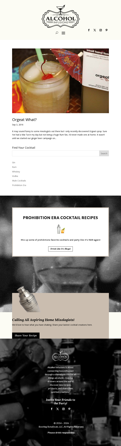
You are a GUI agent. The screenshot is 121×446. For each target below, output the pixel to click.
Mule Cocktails (19, 180)
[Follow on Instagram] (63, 409)
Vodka (15, 176)
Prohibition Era (19, 185)
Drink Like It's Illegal (60, 248)
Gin (13, 162)
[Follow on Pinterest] (69, 409)
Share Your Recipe (26, 335)
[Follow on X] (57, 409)
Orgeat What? (24, 119)
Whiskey (16, 171)
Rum (14, 167)
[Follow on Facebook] (51, 409)
